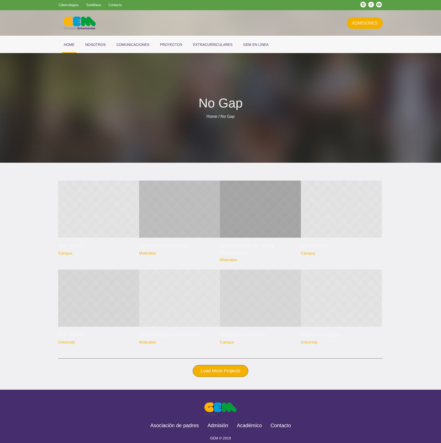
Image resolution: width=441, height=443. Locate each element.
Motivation (147, 253)
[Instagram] (363, 4)
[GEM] (220, 408)
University (66, 342)
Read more (98, 209)
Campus (65, 253)
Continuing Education (163, 245)
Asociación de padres (174, 425)
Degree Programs (321, 334)
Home (211, 116)
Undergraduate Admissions (169, 334)
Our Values (70, 334)
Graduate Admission (243, 334)
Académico (249, 425)
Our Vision (70, 245)
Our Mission (314, 245)
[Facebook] (371, 4)
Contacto (281, 425)
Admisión (217, 425)
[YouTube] (379, 4)
